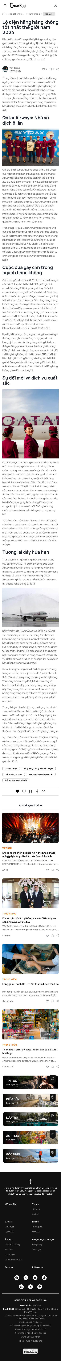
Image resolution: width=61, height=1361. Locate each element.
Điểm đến (9, 1222)
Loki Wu (6, 935)
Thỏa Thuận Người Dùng (30, 1340)
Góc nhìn (9, 1267)
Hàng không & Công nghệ (15, 13)
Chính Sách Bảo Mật (30, 1336)
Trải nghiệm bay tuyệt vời (16, 780)
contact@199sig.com (33, 1322)
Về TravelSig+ (11, 1204)
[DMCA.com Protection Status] (30, 1351)
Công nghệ (36, 1249)
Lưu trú (35, 1222)
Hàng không (34, 13)
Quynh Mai (7, 1001)
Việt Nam (7, 848)
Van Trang (14, 67)
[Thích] (43, 69)
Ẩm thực (8, 1239)
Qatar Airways (11, 768)
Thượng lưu (9, 913)
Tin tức (35, 1204)
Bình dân (36, 1232)
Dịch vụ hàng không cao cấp (40, 774)
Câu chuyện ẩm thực (13, 1259)
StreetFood (9, 1249)
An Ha (5, 869)
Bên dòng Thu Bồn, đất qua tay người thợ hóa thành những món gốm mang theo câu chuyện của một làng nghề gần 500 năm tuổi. (30, 995)
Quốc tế (35, 1214)
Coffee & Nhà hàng (12, 1244)
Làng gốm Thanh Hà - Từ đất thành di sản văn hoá (30, 984)
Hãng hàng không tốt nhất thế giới (38, 768)
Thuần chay (10, 1254)
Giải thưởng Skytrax (13, 774)
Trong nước (9, 979)
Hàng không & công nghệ (43, 1239)
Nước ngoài (9, 1232)
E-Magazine (37, 1267)
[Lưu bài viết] (50, 69)
